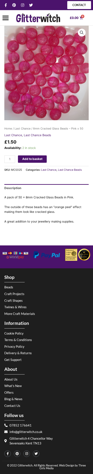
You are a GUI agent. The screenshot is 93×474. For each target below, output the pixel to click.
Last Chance (22, 128)
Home (8, 128)
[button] (82, 32)
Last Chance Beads (37, 135)
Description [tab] (12, 188)
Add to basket (32, 159)
